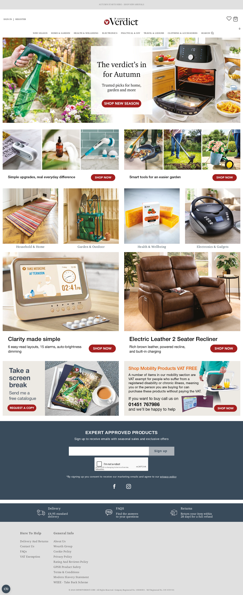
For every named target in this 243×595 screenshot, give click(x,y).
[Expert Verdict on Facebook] (114, 486)
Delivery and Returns (34, 541)
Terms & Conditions (66, 572)
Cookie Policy (63, 551)
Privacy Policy (63, 556)
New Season (40, 33)
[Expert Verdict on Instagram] (128, 486)
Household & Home (30, 247)
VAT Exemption (30, 556)
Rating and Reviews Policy (71, 562)
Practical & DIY (130, 33)
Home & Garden (60, 33)
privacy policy (168, 476)
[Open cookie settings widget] (6, 589)
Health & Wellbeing (86, 33)
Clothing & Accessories (183, 33)
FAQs (23, 551)
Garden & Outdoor (91, 247)
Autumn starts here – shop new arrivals (121, 5)
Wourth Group (63, 546)
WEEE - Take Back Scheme (71, 582)
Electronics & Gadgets (213, 247)
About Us (59, 541)
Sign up (160, 451)
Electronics (110, 33)
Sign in (8, 19)
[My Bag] (236, 19)
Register (20, 19)
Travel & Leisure (154, 33)
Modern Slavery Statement (71, 577)
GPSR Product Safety (67, 567)
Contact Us (27, 546)
